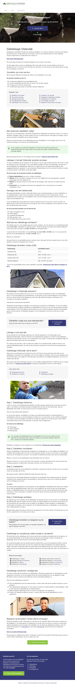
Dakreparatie (32, 667)
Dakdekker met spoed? (18, 95)
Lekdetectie (44, 372)
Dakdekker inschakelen (18, 374)
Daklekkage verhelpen (47, 374)
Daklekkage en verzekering (48, 99)
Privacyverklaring (33, 683)
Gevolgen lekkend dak (18, 99)
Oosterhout (59, 562)
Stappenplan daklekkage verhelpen (50, 97)
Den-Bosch (23, 564)
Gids (12, 10)
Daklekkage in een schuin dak (20, 102)
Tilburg (22, 559)
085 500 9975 (38, 28)
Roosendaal (58, 560)
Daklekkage (32, 666)
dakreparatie (40, 627)
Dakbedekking (33, 664)
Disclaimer (41, 683)
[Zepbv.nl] (14, 3)
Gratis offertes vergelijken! (14, 673)
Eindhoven (26, 560)
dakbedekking (25, 627)
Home (5, 10)
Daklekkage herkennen (18, 372)
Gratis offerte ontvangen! (58, 323)
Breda (21, 562)
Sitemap (26, 683)
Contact (47, 683)
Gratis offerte (21, 10)
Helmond (57, 559)
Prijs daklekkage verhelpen (19, 101)
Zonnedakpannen (34, 669)
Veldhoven (57, 564)
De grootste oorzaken (17, 97)
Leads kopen (53, 683)
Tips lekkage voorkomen (48, 101)
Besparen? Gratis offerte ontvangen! (51, 102)
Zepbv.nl (20, 683)
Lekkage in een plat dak (47, 95)
